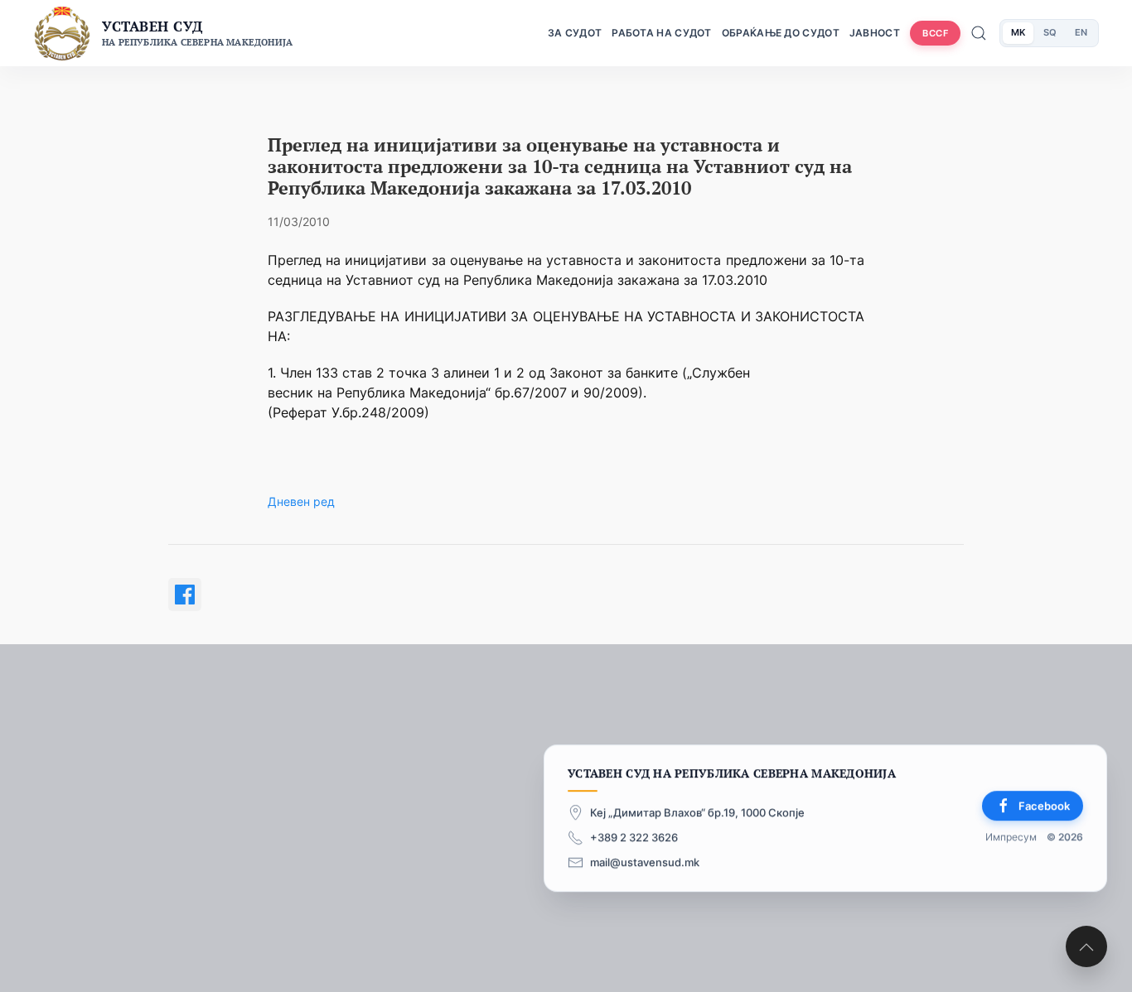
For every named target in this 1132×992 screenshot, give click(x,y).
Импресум (1011, 837)
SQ (1050, 32)
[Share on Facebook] (184, 594)
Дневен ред (301, 501)
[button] (1086, 946)
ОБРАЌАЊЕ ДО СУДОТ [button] (780, 32)
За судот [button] (575, 32)
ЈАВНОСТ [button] (874, 32)
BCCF (935, 33)
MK (1018, 32)
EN (1081, 32)
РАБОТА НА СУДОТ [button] (662, 32)
